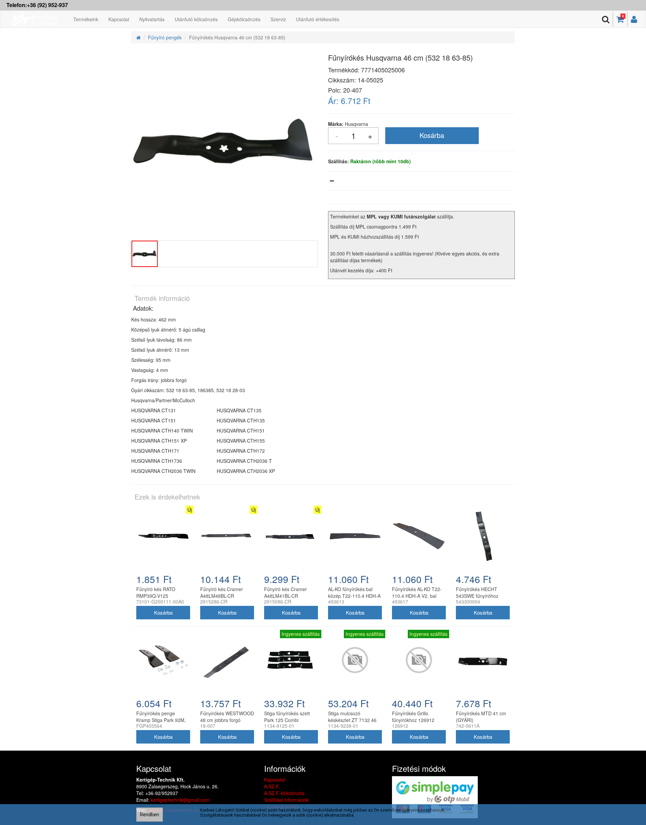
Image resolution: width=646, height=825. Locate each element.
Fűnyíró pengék (165, 37)
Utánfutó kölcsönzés (196, 19)
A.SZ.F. (272, 786)
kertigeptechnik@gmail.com (180, 799)
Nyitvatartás (152, 19)
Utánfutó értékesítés (317, 19)
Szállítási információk (286, 799)
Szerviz (278, 19)
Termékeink (85, 19)
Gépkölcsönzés (244, 19)
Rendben (149, 814)
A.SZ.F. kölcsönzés (284, 793)
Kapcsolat (118, 19)
